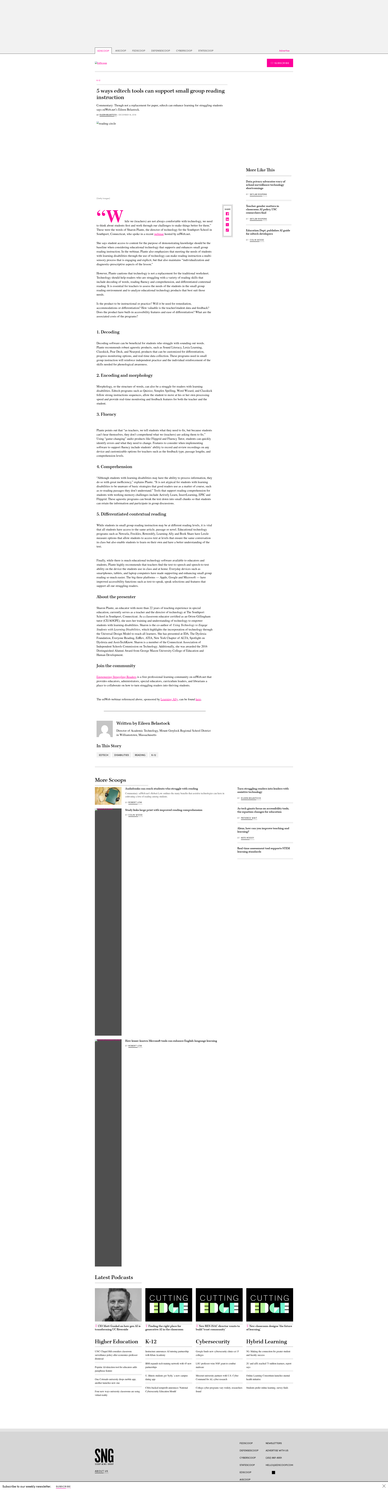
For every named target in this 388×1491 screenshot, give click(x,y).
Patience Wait (249, 817)
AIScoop (120, 50)
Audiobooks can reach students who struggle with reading (161, 789)
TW (273, 1471)
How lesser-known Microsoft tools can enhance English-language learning (171, 1041)
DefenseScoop (160, 50)
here (198, 699)
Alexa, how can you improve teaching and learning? (263, 830)
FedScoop (138, 50)
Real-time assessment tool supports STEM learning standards (263, 850)
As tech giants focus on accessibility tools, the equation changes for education (263, 810)
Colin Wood (257, 239)
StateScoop (205, 50)
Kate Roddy (247, 837)
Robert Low (135, 802)
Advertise (284, 50)
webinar (159, 234)
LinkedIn (279, 1471)
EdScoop (103, 50)
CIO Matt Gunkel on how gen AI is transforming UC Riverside (117, 1327)
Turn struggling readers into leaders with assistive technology (263, 790)
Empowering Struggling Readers (116, 677)
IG (284, 1471)
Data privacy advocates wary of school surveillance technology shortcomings (265, 185)
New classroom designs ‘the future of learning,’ (269, 1327)
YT (289, 1471)
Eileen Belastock (108, 115)
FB (267, 1471)
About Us (101, 1471)
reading (140, 754)
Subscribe (281, 63)
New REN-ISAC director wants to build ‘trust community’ (218, 1327)
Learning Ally (169, 699)
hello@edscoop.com (279, 1464)
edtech (103, 754)
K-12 (153, 754)
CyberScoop (184, 50)
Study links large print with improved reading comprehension (163, 810)
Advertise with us (277, 1450)
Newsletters (274, 1443)
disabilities (121, 754)
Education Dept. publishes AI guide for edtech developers (268, 232)
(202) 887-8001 (274, 1457)
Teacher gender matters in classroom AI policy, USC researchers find (262, 209)
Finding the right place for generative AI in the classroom (164, 1327)
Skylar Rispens (258, 194)
